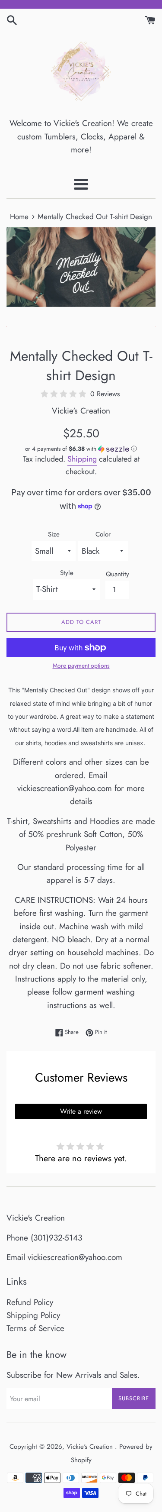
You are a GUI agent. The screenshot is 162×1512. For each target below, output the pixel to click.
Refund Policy (29, 1302)
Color (103, 534)
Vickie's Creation (91, 1446)
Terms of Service (35, 1328)
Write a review (81, 1111)
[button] (81, 449)
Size (54, 534)
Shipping (82, 459)
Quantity (117, 574)
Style (66, 573)
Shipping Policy (33, 1315)
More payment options (81, 665)
